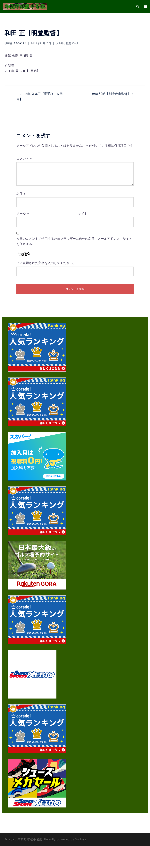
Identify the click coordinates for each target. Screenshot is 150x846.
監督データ (72, 43)
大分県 (60, 43)
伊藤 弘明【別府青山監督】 (111, 94)
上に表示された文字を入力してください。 (46, 263)
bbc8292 (20, 43)
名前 (21, 194)
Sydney (80, 839)
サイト (82, 213)
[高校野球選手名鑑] (25, 6)
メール (22, 213)
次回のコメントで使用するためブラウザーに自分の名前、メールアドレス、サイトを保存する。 (74, 241)
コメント (24, 159)
